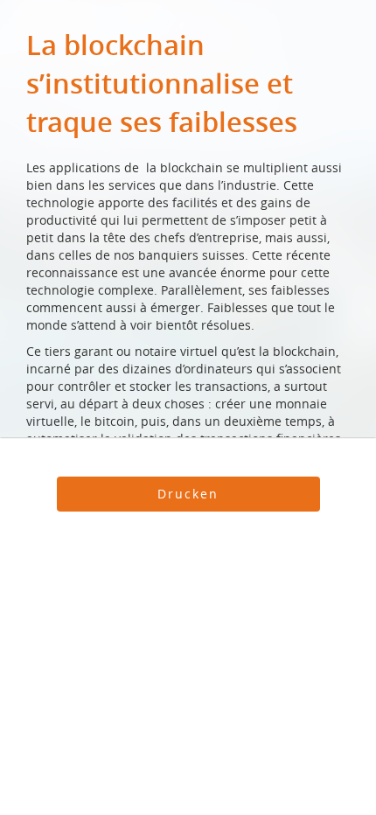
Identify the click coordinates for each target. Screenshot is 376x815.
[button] (188, 494)
